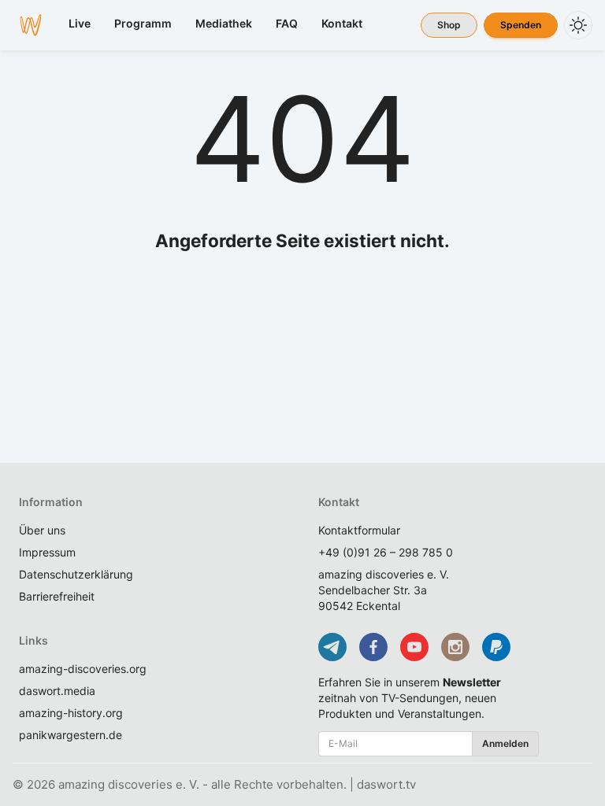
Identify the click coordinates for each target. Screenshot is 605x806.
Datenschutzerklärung (76, 574)
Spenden (520, 25)
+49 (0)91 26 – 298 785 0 (385, 552)
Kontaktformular (359, 530)
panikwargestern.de (70, 734)
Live (80, 23)
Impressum (47, 552)
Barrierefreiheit (57, 596)
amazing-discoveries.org (83, 668)
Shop (449, 25)
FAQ (287, 23)
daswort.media (57, 690)
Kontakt (341, 23)
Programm (143, 23)
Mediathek (223, 23)
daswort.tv (386, 784)
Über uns (42, 530)
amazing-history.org (71, 712)
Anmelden (505, 743)
